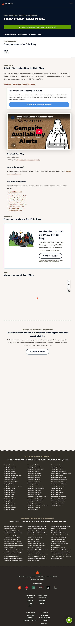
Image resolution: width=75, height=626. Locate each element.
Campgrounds (10, 34)
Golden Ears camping (34, 552)
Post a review (50, 256)
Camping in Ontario (57, 467)
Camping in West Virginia (58, 498)
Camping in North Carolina (35, 498)
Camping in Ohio (33, 509)
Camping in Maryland (34, 467)
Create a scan (37, 352)
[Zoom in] (68, 281)
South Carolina (24, 15)
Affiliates (30, 612)
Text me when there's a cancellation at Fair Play (37, 27)
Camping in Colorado (10, 479)
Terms (44, 620)
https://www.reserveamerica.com (28, 160)
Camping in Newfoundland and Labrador (37, 496)
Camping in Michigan (34, 471)
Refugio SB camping (34, 541)
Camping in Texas (56, 488)
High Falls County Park (16, 206)
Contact (44, 612)
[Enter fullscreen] (68, 290)
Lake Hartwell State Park (17, 196)
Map (39, 34)
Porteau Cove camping (10, 547)
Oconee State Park (15, 210)
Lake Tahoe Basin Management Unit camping (14, 532)
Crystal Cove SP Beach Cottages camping (37, 528)
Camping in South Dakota (59, 483)
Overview (22, 34)
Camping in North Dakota (35, 500)
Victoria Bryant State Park (17, 204)
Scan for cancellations (39, 105)
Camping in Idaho (9, 494)
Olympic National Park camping (37, 545)
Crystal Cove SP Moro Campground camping (14, 552)
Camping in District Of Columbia (13, 486)
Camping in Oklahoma (58, 464)
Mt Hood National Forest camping (61, 549)
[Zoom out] (68, 284)
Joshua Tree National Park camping (14, 545)
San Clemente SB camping (11, 556)
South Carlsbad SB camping (12, 530)
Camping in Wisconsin (58, 500)
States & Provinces (10, 15)
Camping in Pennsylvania (58, 471)
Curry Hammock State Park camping (61, 556)
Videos (30, 618)
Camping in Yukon (56, 505)
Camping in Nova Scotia (35, 503)
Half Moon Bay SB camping (36, 543)
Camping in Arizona (9, 471)
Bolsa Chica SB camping (58, 528)
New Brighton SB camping (12, 554)
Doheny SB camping (10, 535)
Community (42, 595)
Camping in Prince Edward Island (61, 473)
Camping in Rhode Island (58, 477)
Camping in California (10, 477)
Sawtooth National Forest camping (61, 526)
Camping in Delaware (10, 483)
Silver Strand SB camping (58, 541)
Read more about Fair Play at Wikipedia (19, 84)
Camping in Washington (58, 496)
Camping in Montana (34, 479)
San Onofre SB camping (58, 539)
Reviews (32, 34)
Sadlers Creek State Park (17, 198)
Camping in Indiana (9, 498)
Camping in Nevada (33, 483)
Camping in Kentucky (10, 505)
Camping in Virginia (57, 494)
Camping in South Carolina (59, 481)
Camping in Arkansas (10, 473)
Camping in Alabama (10, 467)
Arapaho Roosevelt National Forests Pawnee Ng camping (37, 532)
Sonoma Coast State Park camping (37, 535)
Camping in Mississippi (34, 475)
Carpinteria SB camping (11, 539)
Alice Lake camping (33, 539)
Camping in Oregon (57, 469)
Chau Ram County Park (16, 202)
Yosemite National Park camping (13, 526)
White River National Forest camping (37, 549)
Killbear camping (56, 530)
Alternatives (44, 618)
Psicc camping (55, 545)
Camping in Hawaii (9, 492)
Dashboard (30, 595)
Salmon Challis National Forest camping (61, 554)
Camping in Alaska (9, 469)
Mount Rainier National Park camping (61, 552)
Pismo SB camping (56, 558)
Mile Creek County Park (16, 208)
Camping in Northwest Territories (37, 505)
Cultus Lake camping (34, 560)
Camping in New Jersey (34, 490)
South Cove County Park (16, 200)
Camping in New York (34, 494)
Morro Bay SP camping (58, 547)
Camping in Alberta (9, 464)
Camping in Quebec (57, 475)
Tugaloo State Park (15, 192)
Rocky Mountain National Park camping (37, 554)
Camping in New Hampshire (36, 488)
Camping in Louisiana (10, 507)
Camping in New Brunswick (36, 486)
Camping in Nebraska (34, 481)
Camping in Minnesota (34, 473)
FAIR (6, 50)
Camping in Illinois (9, 496)
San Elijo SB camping (10, 528)
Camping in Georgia (9, 490)
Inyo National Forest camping (12, 541)
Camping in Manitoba (34, 464)
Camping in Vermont (57, 492)
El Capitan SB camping (34, 547)
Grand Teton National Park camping (37, 526)
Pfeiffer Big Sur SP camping (12, 537)
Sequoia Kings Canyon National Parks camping (14, 558)
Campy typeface (31, 620)
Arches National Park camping (60, 535)
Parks (30, 598)
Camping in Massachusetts (35, 469)
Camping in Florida (9, 488)
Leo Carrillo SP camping (35, 537)
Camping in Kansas (9, 503)
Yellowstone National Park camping (37, 558)
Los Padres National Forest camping (14, 549)
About (30, 600)
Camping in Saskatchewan (59, 479)
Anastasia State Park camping (60, 543)
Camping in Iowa (9, 500)
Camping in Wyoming (57, 503)
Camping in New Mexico (35, 492)
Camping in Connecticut (11, 481)
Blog (42, 603)
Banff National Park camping (59, 532)
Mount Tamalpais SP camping (36, 556)
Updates (44, 615)
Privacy (44, 623)
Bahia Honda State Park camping (13, 560)
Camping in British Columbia (12, 475)
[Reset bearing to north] (68, 287)
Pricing (42, 600)
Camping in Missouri (34, 477)
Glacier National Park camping (13, 543)
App (30, 606)
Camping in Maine (9, 509)
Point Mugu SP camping (58, 537)
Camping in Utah (56, 490)
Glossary (31, 615)
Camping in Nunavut (34, 507)
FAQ (30, 603)
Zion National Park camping (36, 530)
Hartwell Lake (13, 194)
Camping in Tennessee (58, 486)
